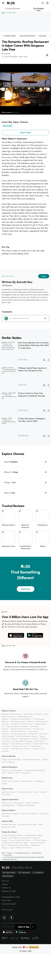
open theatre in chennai (21, 744)
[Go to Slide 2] (24, 116)
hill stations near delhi (27, 824)
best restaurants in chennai (22, 721)
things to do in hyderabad (12, 803)
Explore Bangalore (10, 767)
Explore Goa (7, 778)
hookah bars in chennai (22, 741)
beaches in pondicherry (11, 714)
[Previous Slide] (3, 89)
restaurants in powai (31, 759)
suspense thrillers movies (12, 835)
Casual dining (36, 853)
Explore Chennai (9, 711)
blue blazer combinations (20, 838)
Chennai (10, 853)
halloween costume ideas (18, 845)
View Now (25, 589)
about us (5, 881)
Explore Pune (7, 789)
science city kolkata (28, 814)
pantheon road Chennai (21, 729)
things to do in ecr (20, 746)
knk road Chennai (18, 731)
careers (5, 884)
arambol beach (27, 781)
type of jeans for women (20, 840)
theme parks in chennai (32, 714)
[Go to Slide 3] (26, 116)
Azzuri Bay (15, 112)
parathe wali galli (9, 824)
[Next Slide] (48, 89)
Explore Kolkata (8, 810)
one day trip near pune (27, 792)
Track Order (6, 900)
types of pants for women (21, 848)
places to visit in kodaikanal (19, 773)
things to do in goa (10, 781)
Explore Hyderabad (10, 799)
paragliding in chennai (29, 739)
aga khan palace (8, 792)
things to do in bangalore (12, 770)
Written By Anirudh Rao (17, 282)
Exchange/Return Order (11, 897)
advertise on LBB (8, 891)
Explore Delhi (7, 821)
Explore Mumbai (9, 756)
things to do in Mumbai (11, 759)
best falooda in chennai (21, 749)
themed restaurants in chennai (24, 734)
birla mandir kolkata (10, 814)
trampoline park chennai (21, 719)
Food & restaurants (22, 853)
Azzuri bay (8, 855)
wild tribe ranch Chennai (26, 736)
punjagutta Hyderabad (26, 805)
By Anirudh (6, 54)
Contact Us (6, 888)
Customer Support (9, 904)
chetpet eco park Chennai (21, 724)
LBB (3, 853)
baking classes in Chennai (17, 726)
